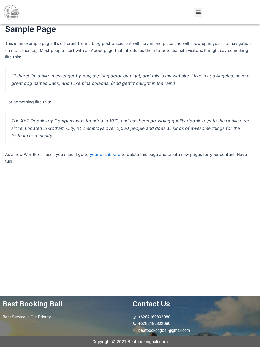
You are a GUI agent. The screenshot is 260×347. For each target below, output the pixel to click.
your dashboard (105, 154)
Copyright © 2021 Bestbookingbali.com (130, 341)
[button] (198, 12)
